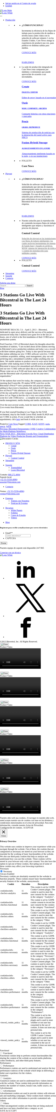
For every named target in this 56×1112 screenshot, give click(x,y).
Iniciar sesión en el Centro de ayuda (20, 3)
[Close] (4, 644)
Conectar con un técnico (10, 552)
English (8, 6)
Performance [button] (5, 1063)
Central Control (17, 458)
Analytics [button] (4, 1075)
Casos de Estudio (18, 515)
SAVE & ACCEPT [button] (8, 1111)
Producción (10, 20)
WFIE (8, 426)
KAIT (34, 424)
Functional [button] (4, 1050)
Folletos (14, 513)
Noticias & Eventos (19, 503)
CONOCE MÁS (29, 52)
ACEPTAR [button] (28, 828)
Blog (2, 288)
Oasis (13, 448)
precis (2, 426)
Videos (14, 518)
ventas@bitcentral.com (10, 494)
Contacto (9, 278)
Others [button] (3, 1100)
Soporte (8, 276)
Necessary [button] (4, 869)
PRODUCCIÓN (12, 443)
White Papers (16, 510)
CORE (28, 424)
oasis (47, 424)
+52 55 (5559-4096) (8, 479)
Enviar (3, 543)
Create (13, 446)
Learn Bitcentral (18, 470)
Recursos (9, 508)
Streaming (9, 273)
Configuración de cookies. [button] (11, 828)
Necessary (7, 871)
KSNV (41, 424)
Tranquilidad (16, 467)
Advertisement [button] (6, 1088)
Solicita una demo (7, 283)
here (18, 419)
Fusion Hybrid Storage (20, 453)
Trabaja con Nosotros (20, 501)
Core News (13, 424)
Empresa (9, 498)
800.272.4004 (14, 474)
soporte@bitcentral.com (10, 482)
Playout (8, 174)
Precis (13, 451)
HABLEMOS (28, 62)
